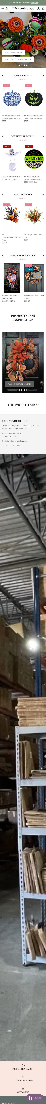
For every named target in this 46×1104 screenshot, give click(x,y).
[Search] (8, 8)
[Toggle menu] (2, 8)
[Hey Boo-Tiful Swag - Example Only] (12, 278)
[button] (19, 65)
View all (23, 79)
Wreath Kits (11, 59)
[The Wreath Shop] (23, 8)
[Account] (38, 8)
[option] (23, 40)
